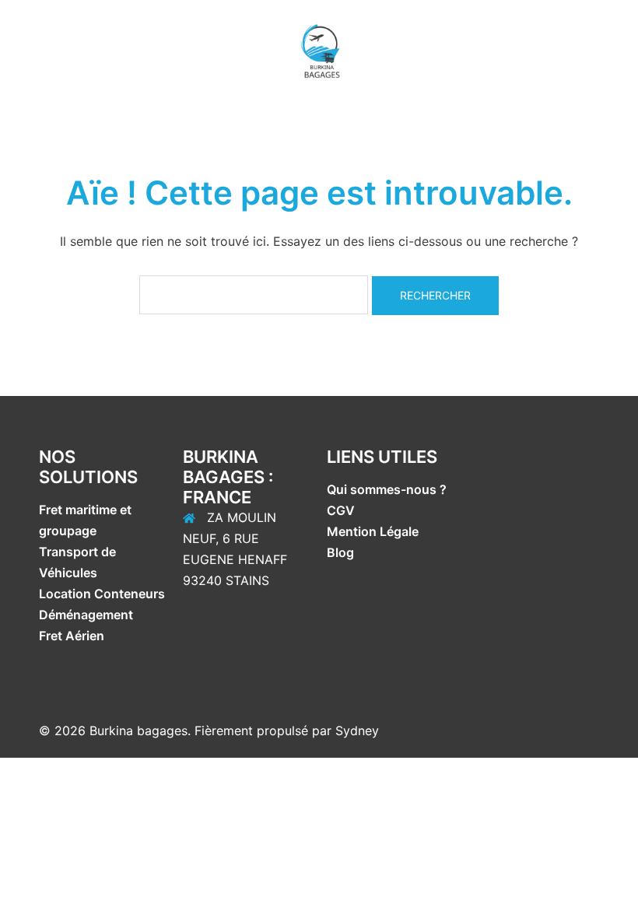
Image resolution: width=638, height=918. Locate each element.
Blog (340, 552)
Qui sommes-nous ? (388, 489)
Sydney (357, 730)
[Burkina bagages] (319, 49)
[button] (18, 50)
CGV (341, 510)
